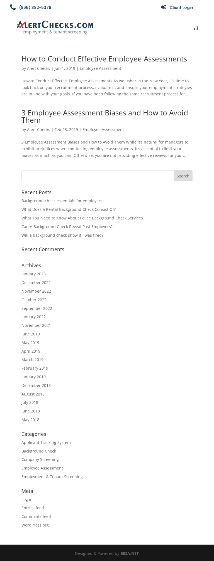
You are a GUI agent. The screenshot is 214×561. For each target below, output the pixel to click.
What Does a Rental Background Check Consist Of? (68, 209)
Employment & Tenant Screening (52, 476)
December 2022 (36, 282)
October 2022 (34, 299)
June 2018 (30, 411)
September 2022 (36, 308)
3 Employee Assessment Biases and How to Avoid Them (104, 116)
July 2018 (29, 402)
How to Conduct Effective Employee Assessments (104, 59)
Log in (27, 499)
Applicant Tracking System (46, 442)
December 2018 (36, 385)
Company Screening (40, 459)
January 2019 (33, 376)
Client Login (181, 7)
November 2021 (36, 325)
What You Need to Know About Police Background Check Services (82, 218)
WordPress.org (35, 525)
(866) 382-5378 (35, 7)
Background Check (38, 451)
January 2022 (33, 316)
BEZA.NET (129, 553)
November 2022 (36, 291)
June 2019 (30, 334)
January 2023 (33, 273)
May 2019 (30, 342)
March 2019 (32, 359)
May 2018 (30, 419)
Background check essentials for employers (61, 200)
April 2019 (30, 351)
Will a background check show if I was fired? (62, 235)
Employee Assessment (100, 68)
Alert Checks (38, 68)
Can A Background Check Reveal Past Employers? (67, 226)
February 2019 (34, 368)
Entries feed (32, 507)
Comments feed (36, 516)
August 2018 (33, 394)
